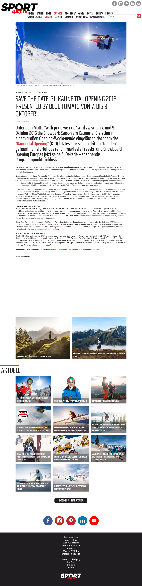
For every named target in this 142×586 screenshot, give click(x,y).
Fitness (31, 13)
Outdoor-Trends (82, 16)
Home (18, 93)
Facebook (94, 250)
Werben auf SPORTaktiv (71, 551)
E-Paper (109, 13)
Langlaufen (69, 16)
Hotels (90, 13)
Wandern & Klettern (35, 16)
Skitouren (58, 16)
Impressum (71, 565)
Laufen (40, 13)
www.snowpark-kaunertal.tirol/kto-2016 (66, 250)
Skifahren (48, 16)
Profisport (70, 13)
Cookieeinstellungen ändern (71, 545)
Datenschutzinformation (71, 542)
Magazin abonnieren (71, 537)
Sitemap (71, 567)
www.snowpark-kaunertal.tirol (46, 229)
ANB (71, 556)
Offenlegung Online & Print (71, 554)
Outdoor (58, 13)
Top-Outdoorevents (97, 16)
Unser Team (71, 562)
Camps (81, 13)
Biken (48, 13)
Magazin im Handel (71, 540)
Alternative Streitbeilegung (71, 559)
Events (99, 13)
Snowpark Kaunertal (51, 167)
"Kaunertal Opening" (32, 143)
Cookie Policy (71, 548)
